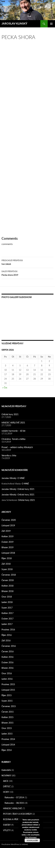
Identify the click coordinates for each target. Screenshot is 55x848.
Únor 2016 (7, 674)
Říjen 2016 (7, 635)
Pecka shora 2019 (10, 273)
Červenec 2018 (9, 575)
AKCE (5, 781)
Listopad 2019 (8, 526)
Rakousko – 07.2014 (14, 798)
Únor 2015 (7, 728)
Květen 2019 (7, 537)
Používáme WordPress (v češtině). (15, 844)
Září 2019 (6, 531)
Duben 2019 (7, 542)
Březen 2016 (7, 668)
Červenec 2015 (9, 706)
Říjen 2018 (7, 558)
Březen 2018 (7, 591)
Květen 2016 (7, 657)
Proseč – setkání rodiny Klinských (17, 447)
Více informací (31, 837)
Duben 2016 (7, 663)
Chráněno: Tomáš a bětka (13, 439)
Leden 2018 (7, 602)
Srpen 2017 (7, 608)
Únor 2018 (7, 597)
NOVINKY (6, 776)
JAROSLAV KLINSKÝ (14, 23)
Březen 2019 (7, 548)
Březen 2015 (7, 723)
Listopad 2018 (8, 553)
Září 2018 (6, 564)
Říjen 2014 (7, 750)
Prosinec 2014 (8, 739)
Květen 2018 (7, 586)
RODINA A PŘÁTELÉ (13, 819)
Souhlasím (32, 840)
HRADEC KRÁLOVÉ (12, 809)
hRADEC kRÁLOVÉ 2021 (13, 423)
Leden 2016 (7, 679)
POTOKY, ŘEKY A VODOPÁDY (17, 814)
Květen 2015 (7, 717)
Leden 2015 (7, 734)
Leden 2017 (7, 624)
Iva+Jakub (12, 262)
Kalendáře (6, 770)
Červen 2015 (8, 712)
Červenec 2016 (9, 646)
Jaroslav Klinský (9, 478)
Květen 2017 (7, 613)
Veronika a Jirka (9, 456)
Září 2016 (6, 641)
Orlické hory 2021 (10, 414)
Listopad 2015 (8, 690)
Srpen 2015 (7, 701)
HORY (6, 792)
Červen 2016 (8, 652)
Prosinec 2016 (8, 630)
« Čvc (4, 388)
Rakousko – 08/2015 (14, 803)
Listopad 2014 (8, 745)
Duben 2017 (7, 619)
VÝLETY (7, 830)
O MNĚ (21, 478)
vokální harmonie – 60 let (13, 431)
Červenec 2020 (9, 520)
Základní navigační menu (51, 23)
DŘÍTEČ (7, 787)
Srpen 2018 (7, 569)
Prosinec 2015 (8, 684)
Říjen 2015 (7, 695)
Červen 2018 (8, 580)
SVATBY (7, 825)
